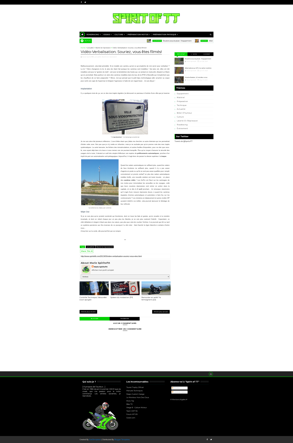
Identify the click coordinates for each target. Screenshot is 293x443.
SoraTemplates (95, 440)
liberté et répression (103, 48)
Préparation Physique (164, 34)
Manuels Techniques (134, 391)
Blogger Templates (122, 440)
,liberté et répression (109, 57)
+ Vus (194, 54)
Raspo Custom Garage (135, 394)
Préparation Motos (138, 34)
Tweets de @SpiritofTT (184, 141)
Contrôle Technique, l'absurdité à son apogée (93, 298)
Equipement (145, 41)
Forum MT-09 (131, 414)
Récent (181, 54)
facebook (125, 318)
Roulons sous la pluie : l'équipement (165, 41)
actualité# (91, 247)
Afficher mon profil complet (103, 270)
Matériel (192, 41)
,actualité (97, 57)
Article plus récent (88, 312)
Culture (118, 34)
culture (180, 117)
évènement (182, 128)
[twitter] (85, 2)
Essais (107, 34)
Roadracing (93, 34)
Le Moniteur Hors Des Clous (137, 397)
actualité (90, 48)
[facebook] (81, 2)
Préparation (182, 101)
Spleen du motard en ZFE (121, 297)
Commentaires (179, 392)
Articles (176, 388)
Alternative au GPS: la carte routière (211, 41)
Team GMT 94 (132, 411)
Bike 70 (129, 404)
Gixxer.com (130, 418)
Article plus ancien (161, 312)
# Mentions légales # (178, 399)
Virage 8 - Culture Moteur (136, 408)
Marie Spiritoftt (100, 267)
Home (83, 48)
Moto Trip (130, 401)
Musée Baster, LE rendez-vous (196, 77)
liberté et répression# (105, 247)
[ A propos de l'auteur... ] (93, 387)
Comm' (206, 54)
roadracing (182, 125)
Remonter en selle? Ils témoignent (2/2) (151, 298)
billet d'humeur (184, 113)
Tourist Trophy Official (135, 387)
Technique (182, 105)
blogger (94, 318)
